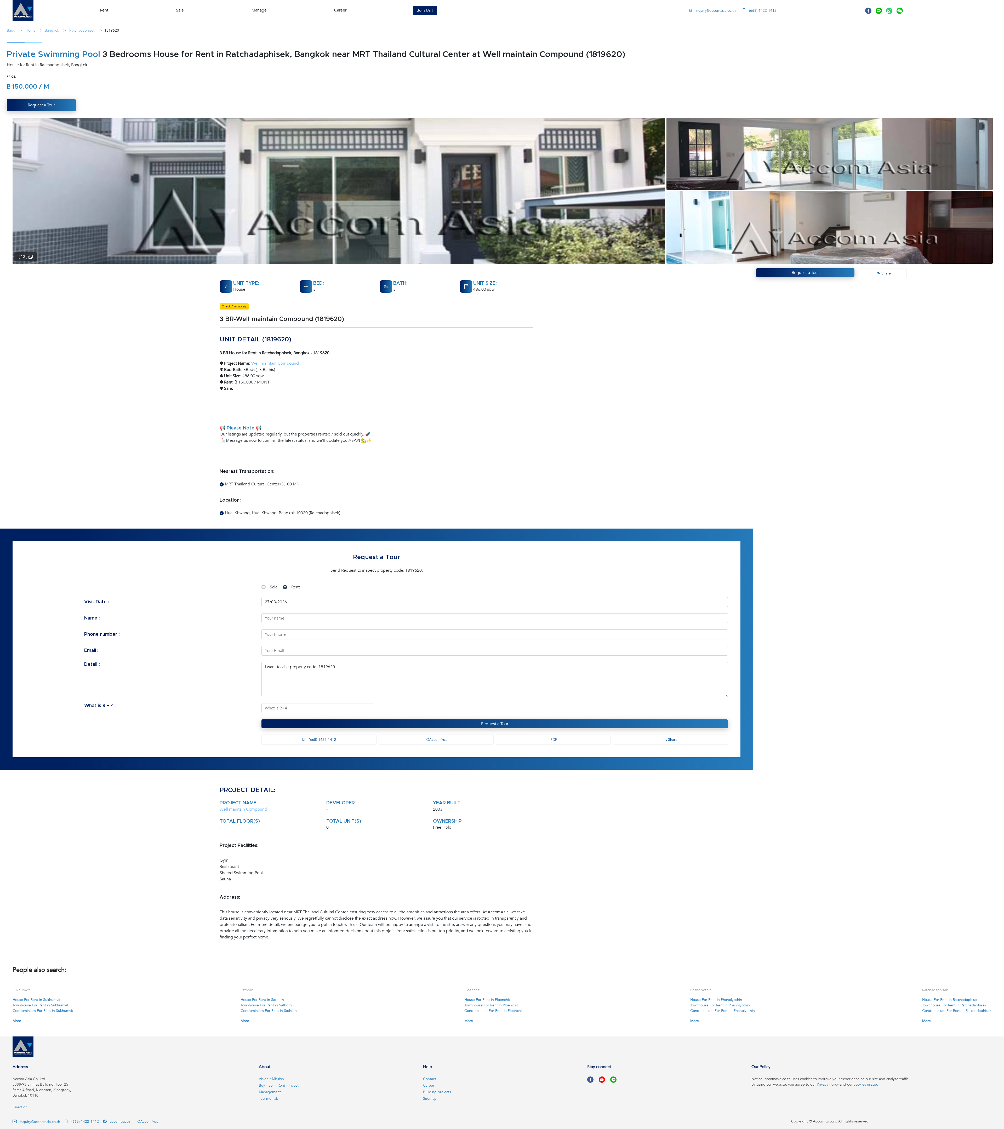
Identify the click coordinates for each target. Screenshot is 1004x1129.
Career (340, 10)
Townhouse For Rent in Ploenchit (491, 1005)
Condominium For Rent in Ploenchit (493, 1010)
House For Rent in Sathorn (262, 999)
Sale (274, 587)
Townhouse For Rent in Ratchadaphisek (954, 1005)
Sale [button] (180, 10)
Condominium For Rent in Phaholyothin (722, 1010)
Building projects (437, 1092)
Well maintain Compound (275, 363)
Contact (429, 1078)
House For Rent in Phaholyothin (716, 999)
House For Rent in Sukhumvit (36, 999)
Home (30, 30)
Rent (295, 587)
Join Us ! (425, 10)
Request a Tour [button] (41, 105)
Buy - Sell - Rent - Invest (279, 1085)
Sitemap (430, 1098)
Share (672, 739)
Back (11, 30)
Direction (20, 1107)
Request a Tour (494, 724)
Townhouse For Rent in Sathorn (266, 1005)
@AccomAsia (436, 739)
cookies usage (865, 1084)
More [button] (17, 1020)
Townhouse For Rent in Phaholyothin (720, 1005)
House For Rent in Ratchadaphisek (950, 999)
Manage (259, 10)
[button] (23, 10)
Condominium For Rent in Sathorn (269, 1010)
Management (270, 1092)
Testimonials (268, 1098)
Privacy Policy (828, 1084)
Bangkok (52, 30)
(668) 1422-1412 (762, 10)
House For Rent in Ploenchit (487, 999)
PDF (553, 739)
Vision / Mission (271, 1078)
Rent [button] (104, 10)
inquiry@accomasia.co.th (715, 10)
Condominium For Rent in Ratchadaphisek (956, 1010)
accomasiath (119, 1121)
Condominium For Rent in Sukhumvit (43, 1010)
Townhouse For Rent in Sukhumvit (40, 1005)
